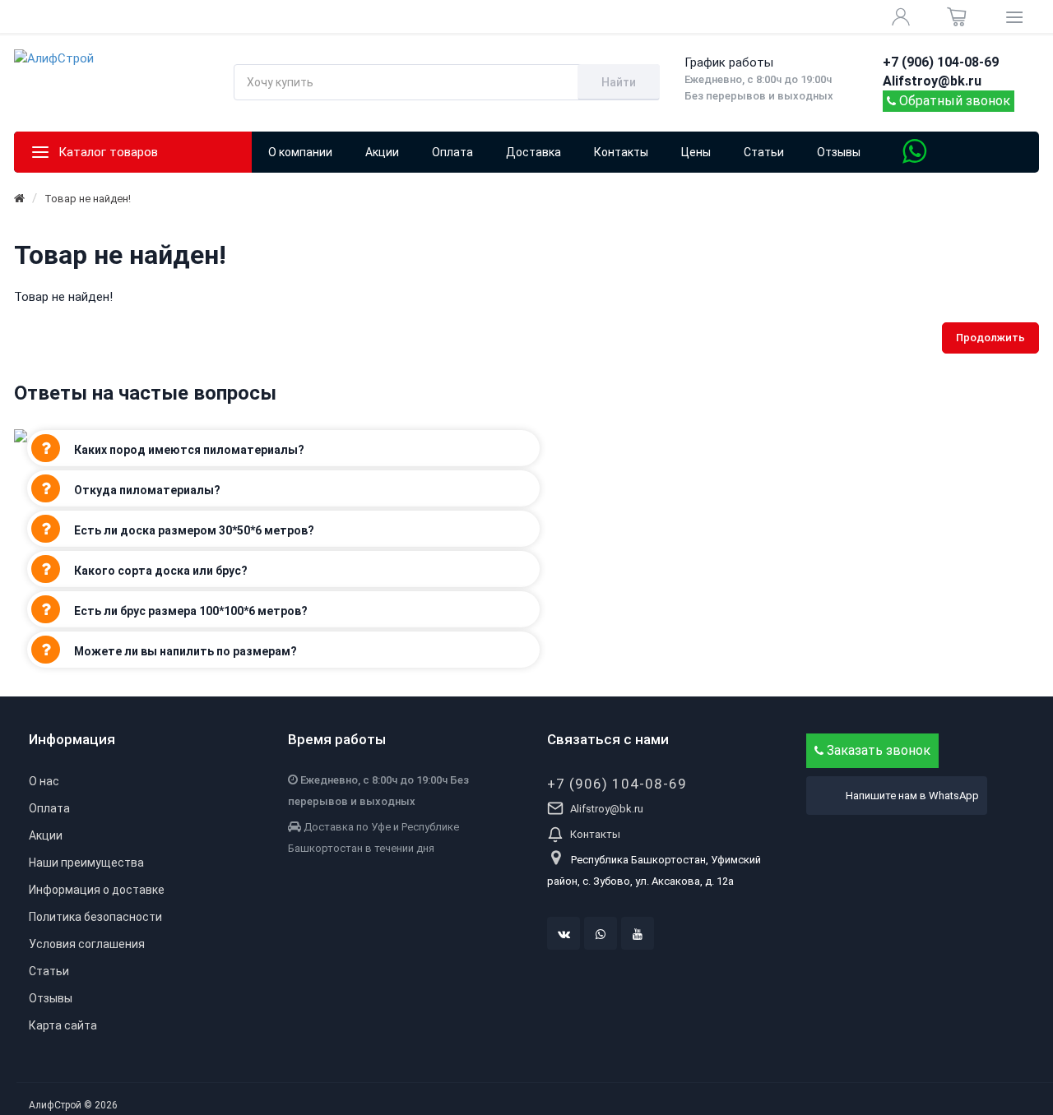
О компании (300, 152)
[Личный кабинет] (901, 16)
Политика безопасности (95, 916)
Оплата (452, 152)
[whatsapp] (600, 933)
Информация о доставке (97, 889)
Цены (696, 152)
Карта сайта (63, 1025)
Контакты (621, 152)
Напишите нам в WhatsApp (912, 795)
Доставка (533, 152)
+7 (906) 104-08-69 (617, 783)
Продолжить (990, 337)
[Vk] (563, 933)
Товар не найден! (87, 198)
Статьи (764, 152)
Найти (618, 82)
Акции (46, 835)
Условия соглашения (87, 944)
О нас (44, 781)
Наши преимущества (86, 862)
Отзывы (838, 152)
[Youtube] (637, 933)
